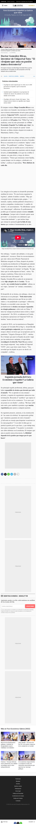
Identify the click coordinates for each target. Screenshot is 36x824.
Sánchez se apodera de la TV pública (24, 1)
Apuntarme (30, 606)
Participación (18, 788)
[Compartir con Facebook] (2, 474)
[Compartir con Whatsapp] (8, 474)
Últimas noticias (11, 1)
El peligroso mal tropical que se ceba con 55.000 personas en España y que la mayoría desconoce (18, 86)
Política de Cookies (18, 798)
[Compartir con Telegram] (11, 474)
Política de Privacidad (18, 793)
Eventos (18, 783)
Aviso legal (18, 791)
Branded (18, 781)
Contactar (18, 800)
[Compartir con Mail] (15, 474)
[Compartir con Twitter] (5, 474)
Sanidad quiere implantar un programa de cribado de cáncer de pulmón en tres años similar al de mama (16, 93)
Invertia (22, 76)
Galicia (5, 76)
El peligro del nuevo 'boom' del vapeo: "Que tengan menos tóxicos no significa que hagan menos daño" (17, 101)
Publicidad (18, 778)
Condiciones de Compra (18, 796)
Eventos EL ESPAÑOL (14, 76)
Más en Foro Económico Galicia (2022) (15, 729)
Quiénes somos (18, 786)
